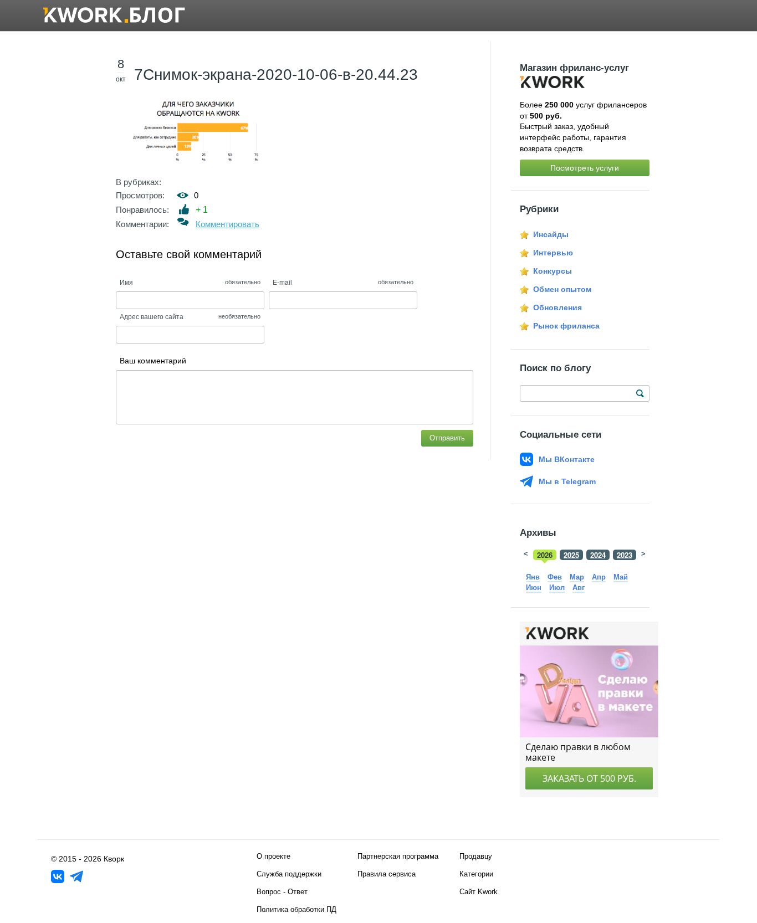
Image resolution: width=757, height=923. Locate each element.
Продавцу (475, 856)
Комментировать (227, 224)
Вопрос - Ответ (282, 892)
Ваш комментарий (153, 360)
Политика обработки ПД (296, 909)
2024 (598, 555)
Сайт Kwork (478, 892)
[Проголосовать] (184, 209)
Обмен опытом (562, 289)
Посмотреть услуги (584, 167)
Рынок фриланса (566, 325)
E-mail (282, 281)
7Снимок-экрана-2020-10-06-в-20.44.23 (276, 74)
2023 (624, 555)
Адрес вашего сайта (151, 316)
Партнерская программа (397, 856)
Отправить (447, 438)
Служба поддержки (289, 874)
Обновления (557, 307)
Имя (126, 281)
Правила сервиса (386, 874)
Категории (476, 874)
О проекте (273, 856)
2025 (571, 555)
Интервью (553, 252)
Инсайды (551, 234)
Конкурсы (552, 270)
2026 (545, 555)
